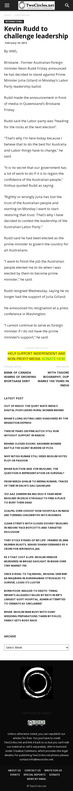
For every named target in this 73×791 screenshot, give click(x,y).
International (22, 15)
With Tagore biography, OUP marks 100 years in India (53, 378)
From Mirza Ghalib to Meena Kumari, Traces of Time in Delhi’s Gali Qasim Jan (36, 483)
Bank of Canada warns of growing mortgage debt (20, 376)
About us (14, 770)
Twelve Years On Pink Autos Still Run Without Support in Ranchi (31, 433)
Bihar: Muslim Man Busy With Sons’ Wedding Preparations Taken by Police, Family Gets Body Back (33, 616)
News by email (36, 779)
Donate (54, 774)
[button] (67, 5)
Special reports (34, 774)
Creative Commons (25, 751)
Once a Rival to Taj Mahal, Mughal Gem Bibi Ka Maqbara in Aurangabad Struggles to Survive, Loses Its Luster (35, 578)
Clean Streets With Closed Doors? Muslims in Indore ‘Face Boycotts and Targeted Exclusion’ (36, 528)
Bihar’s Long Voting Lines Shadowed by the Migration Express (36, 421)
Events (15, 774)
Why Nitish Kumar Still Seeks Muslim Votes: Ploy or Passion (36, 458)
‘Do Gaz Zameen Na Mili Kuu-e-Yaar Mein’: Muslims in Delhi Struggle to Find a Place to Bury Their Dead (34, 498)
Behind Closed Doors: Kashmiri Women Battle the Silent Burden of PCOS (32, 446)
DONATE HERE (53, 358)
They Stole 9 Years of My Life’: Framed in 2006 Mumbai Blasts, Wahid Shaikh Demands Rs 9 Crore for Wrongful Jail (36, 544)
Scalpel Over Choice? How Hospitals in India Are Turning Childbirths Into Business (36, 513)
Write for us (53, 770)
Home (7, 15)
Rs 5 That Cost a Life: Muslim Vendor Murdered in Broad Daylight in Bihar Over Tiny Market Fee (35, 561)
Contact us (33, 770)
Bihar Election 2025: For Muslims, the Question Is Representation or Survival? (34, 471)
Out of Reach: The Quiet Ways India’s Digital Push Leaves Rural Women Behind (34, 408)
